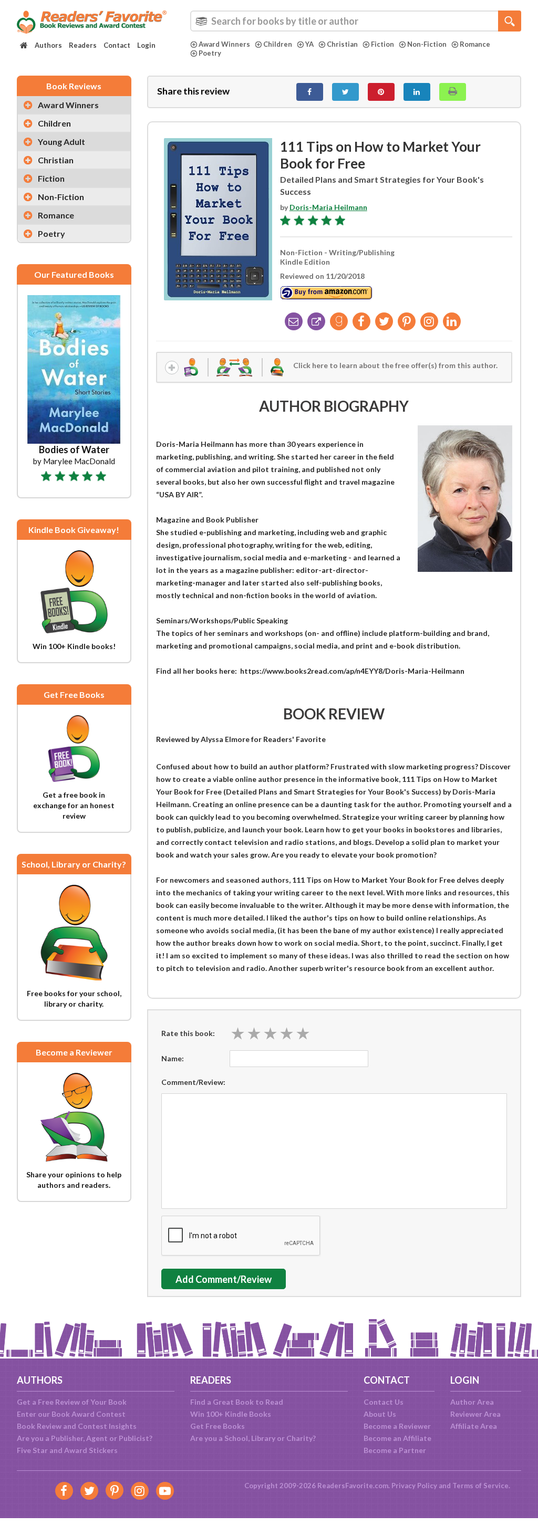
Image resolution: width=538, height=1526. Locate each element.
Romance (475, 44)
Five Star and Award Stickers (67, 1450)
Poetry (210, 53)
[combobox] (355, 21)
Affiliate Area (473, 1426)
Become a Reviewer (397, 1426)
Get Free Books (217, 1426)
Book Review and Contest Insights (77, 1426)
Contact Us (384, 1401)
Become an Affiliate (397, 1438)
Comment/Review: (193, 1082)
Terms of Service (480, 1485)
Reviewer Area (475, 1413)
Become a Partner (395, 1450)
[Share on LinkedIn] (417, 92)
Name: (172, 1058)
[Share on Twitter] (345, 92)
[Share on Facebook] (309, 92)
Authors (48, 45)
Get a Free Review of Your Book (72, 1401)
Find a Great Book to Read (236, 1401)
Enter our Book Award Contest (71, 1413)
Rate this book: (188, 1033)
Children (277, 44)
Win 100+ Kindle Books (230, 1413)
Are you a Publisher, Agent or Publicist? (84, 1438)
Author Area (472, 1401)
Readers (83, 45)
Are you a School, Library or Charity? (253, 1438)
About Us (380, 1413)
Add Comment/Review (223, 1279)
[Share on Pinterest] (381, 92)
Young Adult (61, 142)
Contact (117, 45)
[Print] (452, 92)
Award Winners (224, 44)
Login (146, 45)
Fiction (382, 44)
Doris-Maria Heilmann (328, 207)
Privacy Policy (414, 1485)
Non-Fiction (427, 44)
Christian (342, 44)
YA (309, 44)
